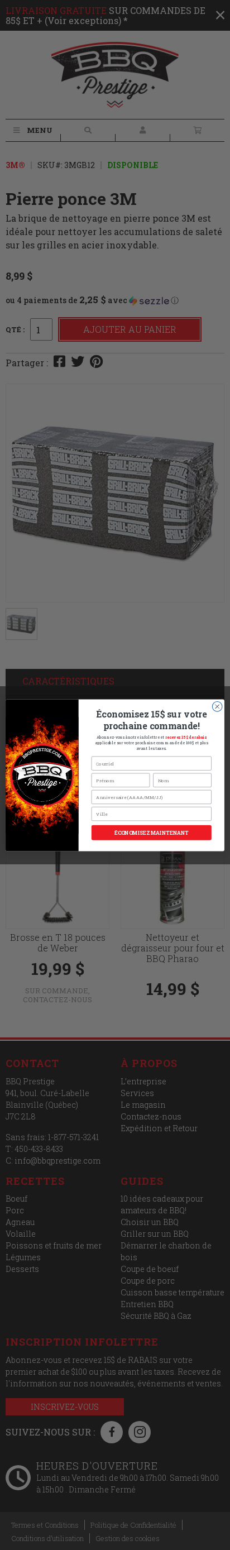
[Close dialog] (217, 706)
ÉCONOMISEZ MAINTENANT (151, 832)
